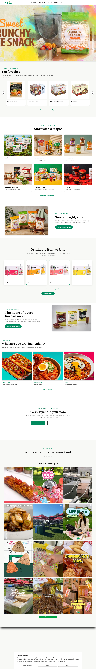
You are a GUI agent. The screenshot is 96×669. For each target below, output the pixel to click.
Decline (68, 665)
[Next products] (92, 93)
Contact (55, 633)
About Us (27, 633)
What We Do (28, 636)
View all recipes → (48, 389)
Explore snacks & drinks (64, 227)
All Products (42, 633)
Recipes (41, 639)
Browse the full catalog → (48, 110)
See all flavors (48, 293)
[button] (90, 2)
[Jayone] (8, 2)
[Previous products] (3, 93)
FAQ (54, 636)
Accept (47, 665)
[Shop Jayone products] (48, 33)
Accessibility (57, 639)
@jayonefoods (48, 456)
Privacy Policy (60, 661)
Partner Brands (43, 636)
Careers (26, 639)
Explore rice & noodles (13, 326)
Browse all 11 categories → (48, 195)
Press (40, 641)
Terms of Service (58, 644)
